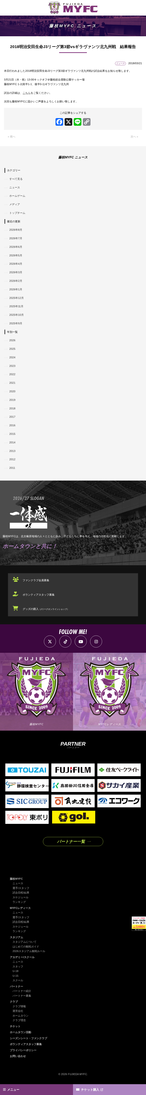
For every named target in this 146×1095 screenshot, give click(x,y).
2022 (12, 374)
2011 (12, 467)
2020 (12, 391)
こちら (27, 92)
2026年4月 (15, 263)
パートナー (16, 986)
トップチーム (17, 212)
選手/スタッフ (21, 888)
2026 (12, 340)
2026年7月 (15, 238)
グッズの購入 (46, 608)
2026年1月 (15, 289)
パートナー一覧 (71, 841)
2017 (12, 416)
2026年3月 (15, 272)
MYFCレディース (20, 907)
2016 (12, 425)
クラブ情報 (19, 1006)
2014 (12, 442)
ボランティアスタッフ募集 (39, 594)
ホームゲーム (17, 195)
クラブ (14, 1001)
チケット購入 (90, 1089)
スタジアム (16, 937)
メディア (14, 204)
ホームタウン (21, 1015)
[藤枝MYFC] (73, 7)
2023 (12, 365)
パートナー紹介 (22, 990)
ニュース (14, 187)
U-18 (15, 971)
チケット (15, 1026)
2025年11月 (16, 306)
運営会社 (18, 1010)
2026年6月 (15, 246)
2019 (12, 399)
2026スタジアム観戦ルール (29, 951)
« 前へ (11, 136)
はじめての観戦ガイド (26, 946)
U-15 (15, 975)
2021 (12, 382)
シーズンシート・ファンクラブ (28, 1038)
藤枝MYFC (16, 878)
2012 (12, 459)
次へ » (134, 136)
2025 (12, 348)
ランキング (19, 901)
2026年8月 (15, 229)
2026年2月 (15, 280)
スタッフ (18, 966)
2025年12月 (16, 297)
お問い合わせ (18, 1056)
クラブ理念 (19, 1020)
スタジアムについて (24, 941)
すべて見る (16, 178)
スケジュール (21, 897)
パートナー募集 (22, 995)
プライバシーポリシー (23, 1050)
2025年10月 (16, 314)
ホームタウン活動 (20, 1032)
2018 (12, 408)
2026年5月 (15, 255)
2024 (12, 357)
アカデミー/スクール (22, 957)
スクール (18, 980)
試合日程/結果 (21, 892)
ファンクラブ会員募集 (36, 580)
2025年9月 (15, 323)
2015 (12, 433)
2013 (12, 450)
